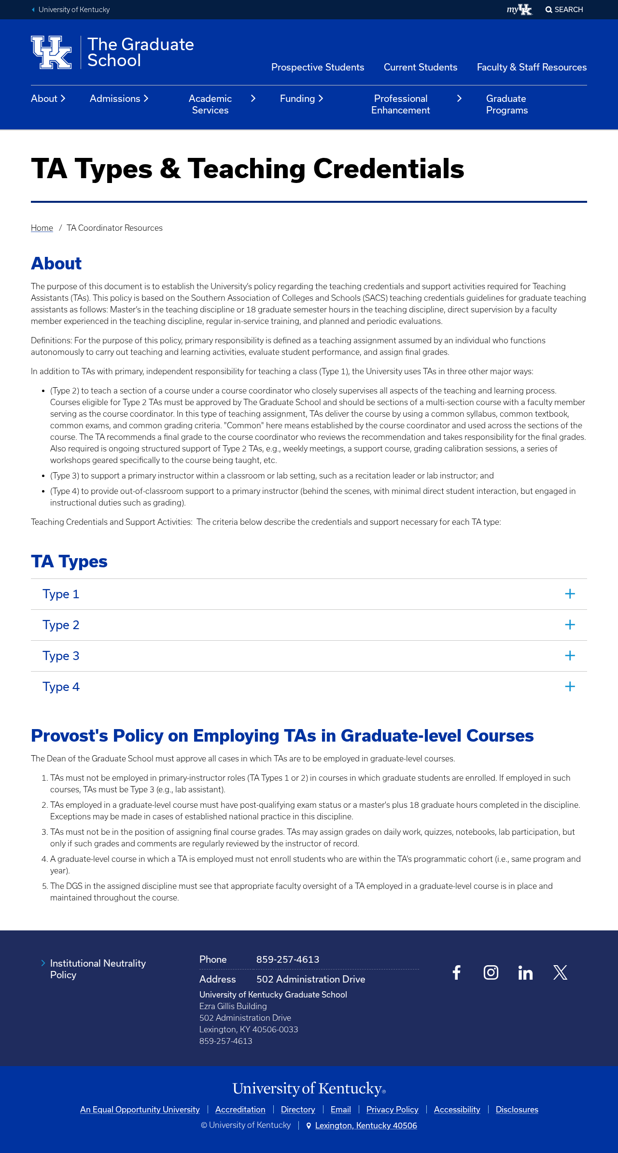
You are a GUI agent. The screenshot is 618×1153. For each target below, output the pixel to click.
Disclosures (517, 1109)
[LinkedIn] (525, 973)
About (44, 98)
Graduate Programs (507, 104)
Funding (297, 98)
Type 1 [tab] (61, 594)
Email (341, 1109)
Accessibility (457, 1109)
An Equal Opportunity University (140, 1109)
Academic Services (210, 104)
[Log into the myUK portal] (520, 9)
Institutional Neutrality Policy (98, 968)
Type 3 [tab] (61, 655)
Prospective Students (318, 66)
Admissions (115, 98)
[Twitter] (560, 973)
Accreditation (240, 1109)
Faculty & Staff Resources (532, 66)
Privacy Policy (392, 1109)
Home (42, 228)
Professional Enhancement (400, 104)
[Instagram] (491, 973)
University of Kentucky (74, 10)
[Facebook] (457, 973)
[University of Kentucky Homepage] (309, 1089)
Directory (298, 1109)
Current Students (421, 66)
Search (569, 9)
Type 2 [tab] (61, 625)
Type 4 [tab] (61, 686)
